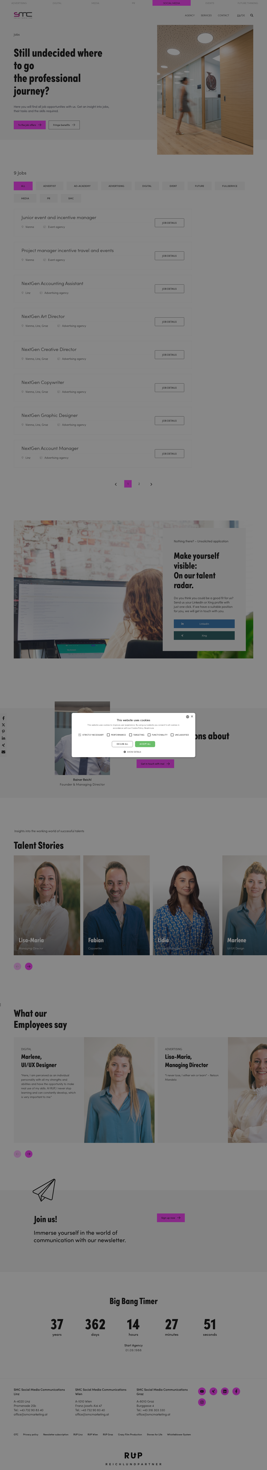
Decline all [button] (122, 744)
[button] (133, 751)
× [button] (192, 716)
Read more (149, 728)
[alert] (133, 735)
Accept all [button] (145, 744)
